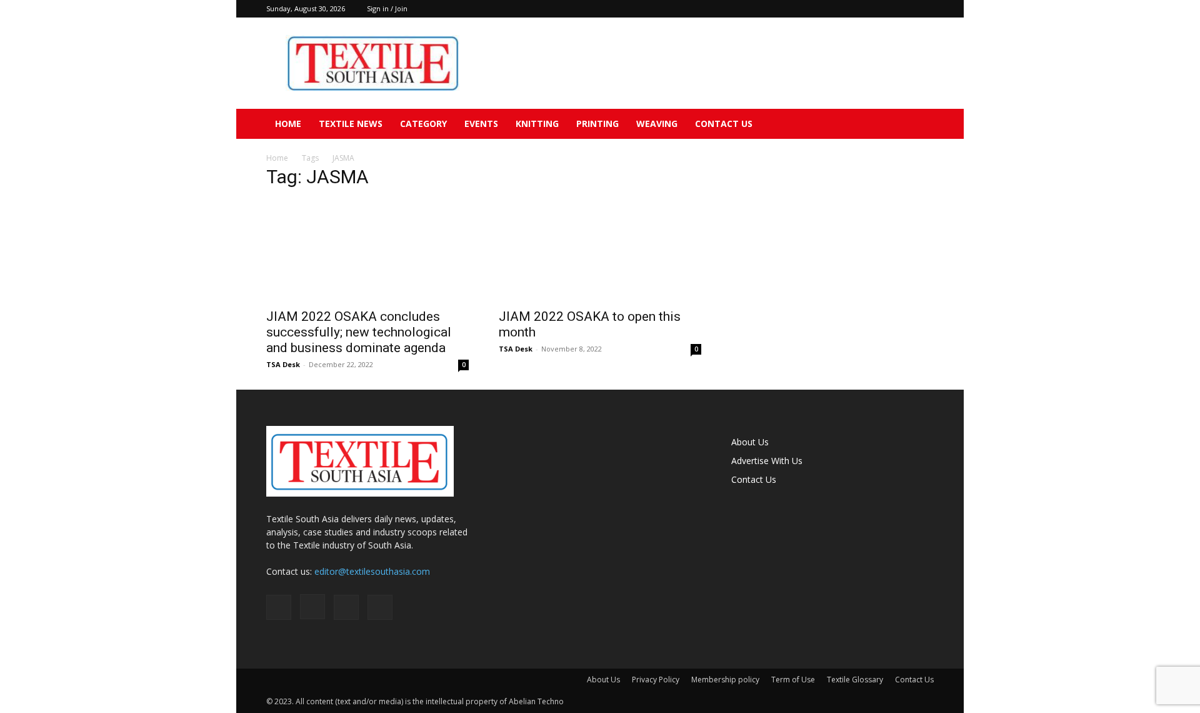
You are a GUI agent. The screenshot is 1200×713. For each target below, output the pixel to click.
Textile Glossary (855, 679)
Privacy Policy (655, 679)
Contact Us (723, 123)
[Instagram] (883, 9)
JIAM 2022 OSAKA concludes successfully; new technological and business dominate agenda (358, 332)
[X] (924, 9)
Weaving (657, 123)
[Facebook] (862, 9)
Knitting (537, 123)
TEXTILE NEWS (350, 123)
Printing (597, 123)
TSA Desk (283, 364)
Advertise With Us (766, 461)
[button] (919, 125)
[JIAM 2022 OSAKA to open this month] (600, 251)
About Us (750, 442)
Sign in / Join (387, 8)
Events (481, 123)
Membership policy (725, 679)
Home (288, 123)
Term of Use (793, 679)
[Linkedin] (903, 9)
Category (423, 123)
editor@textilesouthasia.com (372, 571)
